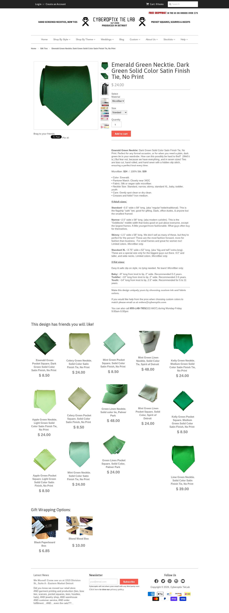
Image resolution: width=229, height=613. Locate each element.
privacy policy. (117, 589)
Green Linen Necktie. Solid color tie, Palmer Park (113, 412)
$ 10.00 (78, 545)
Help (183, 39)
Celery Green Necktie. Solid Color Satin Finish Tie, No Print (79, 364)
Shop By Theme (85, 39)
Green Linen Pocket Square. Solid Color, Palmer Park (113, 463)
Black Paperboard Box (44, 544)
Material (115, 96)
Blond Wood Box (79, 538)
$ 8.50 (44, 375)
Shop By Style (61, 39)
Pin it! (65, 137)
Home (44, 39)
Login (38, 4)
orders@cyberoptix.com (152, 302)
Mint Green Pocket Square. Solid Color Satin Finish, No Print (112, 363)
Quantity (115, 119)
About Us (151, 39)
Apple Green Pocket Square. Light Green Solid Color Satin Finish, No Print (44, 480)
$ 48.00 (113, 420)
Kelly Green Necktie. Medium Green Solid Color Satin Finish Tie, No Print (182, 365)
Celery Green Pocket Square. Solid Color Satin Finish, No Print (78, 418)
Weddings (106, 39)
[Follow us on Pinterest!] (170, 582)
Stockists (168, 39)
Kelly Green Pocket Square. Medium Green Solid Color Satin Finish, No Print (181, 421)
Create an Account (56, 4)
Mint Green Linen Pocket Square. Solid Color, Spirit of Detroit (148, 413)
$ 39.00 (182, 489)
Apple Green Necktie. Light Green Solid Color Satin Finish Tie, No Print (44, 424)
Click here (94, 589)
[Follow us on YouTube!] (183, 582)
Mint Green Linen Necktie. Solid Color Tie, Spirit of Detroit (148, 361)
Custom (134, 39)
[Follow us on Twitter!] (163, 582)
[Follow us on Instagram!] (176, 582)
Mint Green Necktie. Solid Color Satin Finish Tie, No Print (79, 476)
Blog (121, 39)
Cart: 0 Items (157, 4)
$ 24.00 (44, 435)
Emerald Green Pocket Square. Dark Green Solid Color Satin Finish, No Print (43, 365)
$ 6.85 (44, 551)
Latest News (41, 575)
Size (113, 108)
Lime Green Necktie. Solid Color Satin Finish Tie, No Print (183, 480)
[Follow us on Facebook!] (156, 582)
